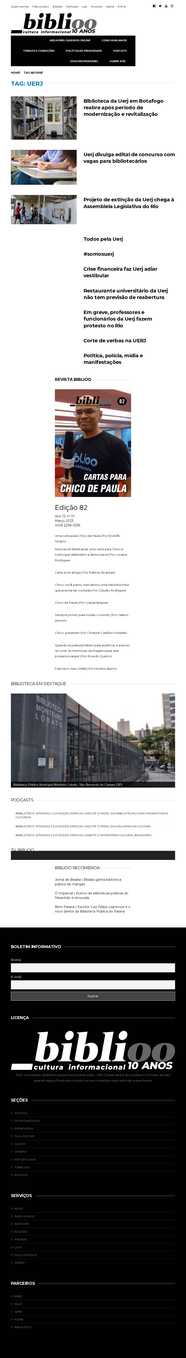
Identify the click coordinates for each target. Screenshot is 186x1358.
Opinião (20, 1151)
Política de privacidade (84, 50)
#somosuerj (98, 254)
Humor (19, 1144)
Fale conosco (40, 6)
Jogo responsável (84, 61)
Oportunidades (27, 1120)
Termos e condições (39, 50)
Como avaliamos (114, 40)
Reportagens (25, 1159)
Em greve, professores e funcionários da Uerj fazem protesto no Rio (117, 319)
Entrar (122, 6)
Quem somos (20, 6)
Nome (16, 960)
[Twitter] (160, 6)
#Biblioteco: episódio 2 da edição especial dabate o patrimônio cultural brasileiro (83, 835)
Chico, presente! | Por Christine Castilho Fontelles (91, 633)
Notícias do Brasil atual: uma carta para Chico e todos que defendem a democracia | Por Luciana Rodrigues (91, 554)
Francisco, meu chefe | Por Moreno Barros (86, 668)
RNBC (18, 1296)
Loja (84, 6)
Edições (57, 6)
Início (18, 1208)
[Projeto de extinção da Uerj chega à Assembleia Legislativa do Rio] (44, 209)
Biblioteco (23, 1327)
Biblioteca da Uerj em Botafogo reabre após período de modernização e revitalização (123, 107)
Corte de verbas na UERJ (114, 341)
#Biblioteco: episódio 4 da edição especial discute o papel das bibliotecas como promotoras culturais (91, 815)
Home (15, 72)
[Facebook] (154, 6)
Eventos (20, 1175)
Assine (110, 6)
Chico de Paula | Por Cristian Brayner (81, 602)
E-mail (16, 977)
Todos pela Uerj (103, 239)
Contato (120, 50)
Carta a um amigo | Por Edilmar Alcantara (85, 572)
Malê (18, 1304)
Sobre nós (118, 61)
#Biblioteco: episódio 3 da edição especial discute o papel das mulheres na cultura (83, 826)
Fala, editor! (24, 1136)
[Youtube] (166, 6)
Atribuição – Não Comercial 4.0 (101, 1075)
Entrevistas (23, 1128)
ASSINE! (19, 1262)
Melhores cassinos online (70, 40)
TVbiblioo (22, 1167)
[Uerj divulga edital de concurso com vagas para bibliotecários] (44, 167)
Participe (72, 6)
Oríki (18, 1311)
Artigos (20, 1113)
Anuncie (96, 6)
